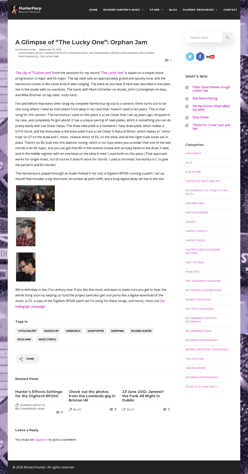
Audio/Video (26, 52)
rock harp (24, 339)
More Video (193, 271)
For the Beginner (197, 212)
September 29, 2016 (50, 49)
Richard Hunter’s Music (121, 9)
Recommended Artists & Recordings (114, 52)
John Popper (96, 331)
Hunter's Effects (55, 52)
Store (154, 9)
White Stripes (47, 339)
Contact (230, 9)
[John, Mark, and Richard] (93, 198)
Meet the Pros (195, 262)
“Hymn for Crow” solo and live (211, 126)
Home (93, 9)
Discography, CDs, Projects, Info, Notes (207, 192)
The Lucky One (49, 56)
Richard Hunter (28, 49)
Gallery (191, 221)
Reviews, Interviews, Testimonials (207, 349)
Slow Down (201, 117)
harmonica (73, 331)
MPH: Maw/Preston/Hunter (203, 281)
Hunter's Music (78, 52)
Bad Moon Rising (205, 98)
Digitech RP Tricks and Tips (203, 181)
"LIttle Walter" (27, 331)
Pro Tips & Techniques (200, 309)
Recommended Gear (29, 408)
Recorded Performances (202, 340)
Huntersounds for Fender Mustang (203, 251)
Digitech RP (51, 331)
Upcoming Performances (202, 377)
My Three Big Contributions (203, 290)
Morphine (117, 331)
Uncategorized (196, 368)
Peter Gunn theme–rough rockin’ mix (211, 88)
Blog (173, 9)
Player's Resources (198, 299)
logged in (41, 439)
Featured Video (195, 203)
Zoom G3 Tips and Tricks (201, 386)
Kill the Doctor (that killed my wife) (211, 107)
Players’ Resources (198, 9)
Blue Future (193, 172)
